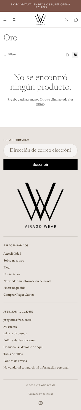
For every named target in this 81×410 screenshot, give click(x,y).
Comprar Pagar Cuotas (18, 295)
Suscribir (41, 164)
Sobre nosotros (13, 260)
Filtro (12, 54)
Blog (6, 267)
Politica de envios (15, 361)
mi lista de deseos (15, 333)
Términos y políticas (40, 394)
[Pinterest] (40, 403)
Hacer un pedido (14, 288)
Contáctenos (11, 274)
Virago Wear (45, 385)
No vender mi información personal (27, 281)
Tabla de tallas (13, 354)
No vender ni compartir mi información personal (35, 368)
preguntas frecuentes (17, 320)
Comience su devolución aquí (23, 347)
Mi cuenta (10, 327)
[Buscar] (14, 19)
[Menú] (5, 20)
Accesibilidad (12, 254)
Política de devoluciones (19, 340)
